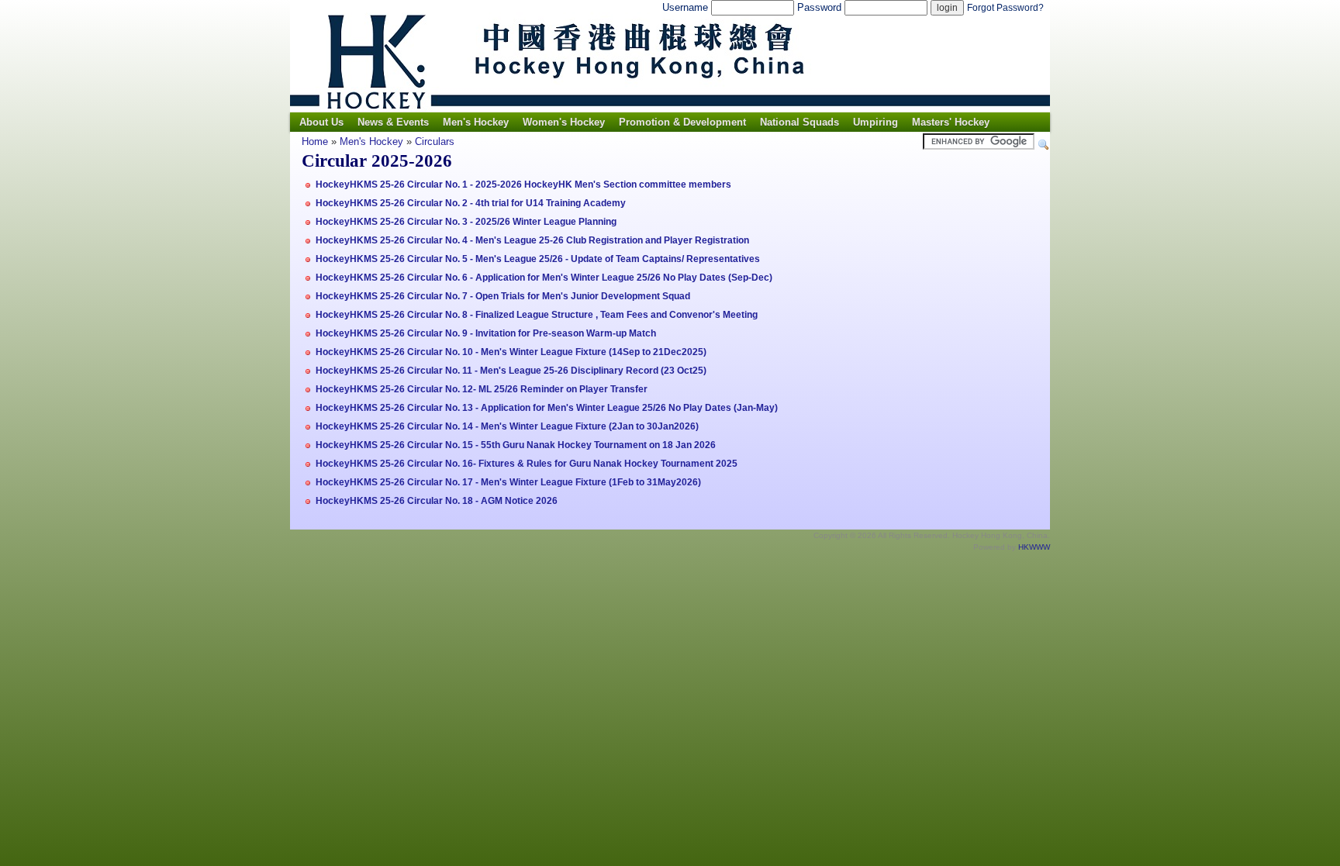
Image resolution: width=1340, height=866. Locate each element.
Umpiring (875, 122)
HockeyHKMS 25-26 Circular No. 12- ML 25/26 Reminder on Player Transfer (482, 389)
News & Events (393, 122)
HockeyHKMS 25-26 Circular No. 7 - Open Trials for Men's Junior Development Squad (503, 296)
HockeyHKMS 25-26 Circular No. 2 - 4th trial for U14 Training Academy (471, 203)
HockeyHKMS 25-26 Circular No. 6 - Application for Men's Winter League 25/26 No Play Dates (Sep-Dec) (544, 277)
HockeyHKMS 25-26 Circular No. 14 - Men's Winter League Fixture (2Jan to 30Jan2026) (507, 426)
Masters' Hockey (950, 122)
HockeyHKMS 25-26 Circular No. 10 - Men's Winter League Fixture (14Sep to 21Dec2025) (511, 352)
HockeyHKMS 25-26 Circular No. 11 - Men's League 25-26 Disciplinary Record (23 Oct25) (511, 370)
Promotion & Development (682, 122)
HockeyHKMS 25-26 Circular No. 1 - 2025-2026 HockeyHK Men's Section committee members (523, 184)
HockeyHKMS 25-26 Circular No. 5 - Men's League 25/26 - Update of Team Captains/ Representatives (538, 259)
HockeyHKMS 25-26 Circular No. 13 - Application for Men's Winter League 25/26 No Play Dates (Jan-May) (547, 407)
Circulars (434, 141)
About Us (321, 122)
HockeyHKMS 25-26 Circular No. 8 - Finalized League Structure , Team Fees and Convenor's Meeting (537, 314)
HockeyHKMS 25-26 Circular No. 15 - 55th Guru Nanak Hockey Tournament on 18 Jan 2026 (516, 445)
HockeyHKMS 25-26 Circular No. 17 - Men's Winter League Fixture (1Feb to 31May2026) (508, 482)
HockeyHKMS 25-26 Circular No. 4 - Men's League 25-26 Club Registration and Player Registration (532, 240)
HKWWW (1034, 547)
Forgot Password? (1005, 7)
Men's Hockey (476, 122)
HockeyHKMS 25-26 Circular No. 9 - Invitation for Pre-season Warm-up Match (486, 333)
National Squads (799, 122)
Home (315, 141)
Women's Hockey (564, 122)
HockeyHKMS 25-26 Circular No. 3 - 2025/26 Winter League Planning (466, 221)
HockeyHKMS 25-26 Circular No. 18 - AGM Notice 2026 (437, 500)
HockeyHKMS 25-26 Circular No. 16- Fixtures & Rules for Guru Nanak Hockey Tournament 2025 (526, 463)
